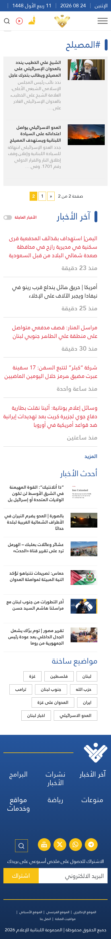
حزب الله (83, 689)
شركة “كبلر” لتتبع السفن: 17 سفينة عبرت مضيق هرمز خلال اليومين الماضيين (51, 371)
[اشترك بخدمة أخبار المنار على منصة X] (60, 845)
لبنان (87, 676)
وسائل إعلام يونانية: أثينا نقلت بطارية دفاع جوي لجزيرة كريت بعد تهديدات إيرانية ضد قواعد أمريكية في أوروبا (50, 416)
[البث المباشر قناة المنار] (44, 845)
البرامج (18, 774)
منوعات (92, 799)
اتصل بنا (45, 919)
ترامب (20, 689)
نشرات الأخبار (55, 778)
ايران (87, 702)
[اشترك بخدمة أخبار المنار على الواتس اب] (75, 845)
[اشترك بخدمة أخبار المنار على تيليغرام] (91, 845)
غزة (32, 676)
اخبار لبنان (36, 715)
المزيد (91, 456)
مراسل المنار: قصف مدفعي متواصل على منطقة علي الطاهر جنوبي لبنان (54, 331)
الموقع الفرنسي (57, 912)
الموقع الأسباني (30, 912)
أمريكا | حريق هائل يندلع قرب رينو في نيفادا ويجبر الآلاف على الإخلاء (54, 291)
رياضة (55, 799)
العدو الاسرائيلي (75, 715)
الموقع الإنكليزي (85, 912)
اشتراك (21, 875)
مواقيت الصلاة (65, 919)
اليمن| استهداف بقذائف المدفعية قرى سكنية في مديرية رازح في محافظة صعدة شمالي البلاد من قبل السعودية (53, 247)
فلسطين (59, 676)
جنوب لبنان (51, 689)
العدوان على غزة (53, 702)
